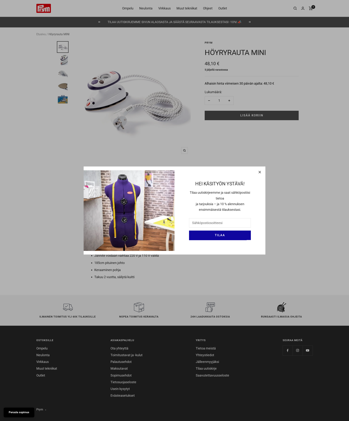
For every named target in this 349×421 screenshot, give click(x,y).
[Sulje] (259, 172)
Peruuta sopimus (19, 412)
